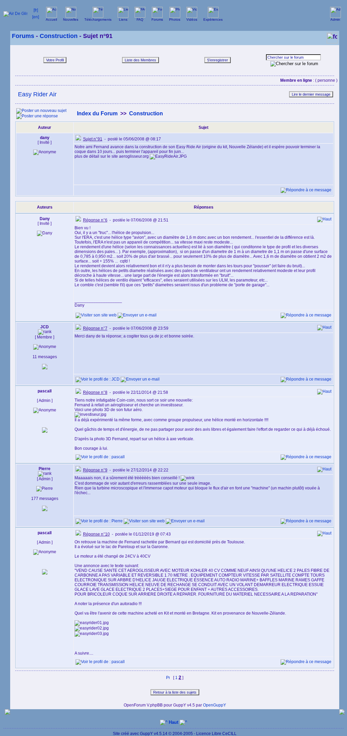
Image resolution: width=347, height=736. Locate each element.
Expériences (213, 19)
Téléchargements (97, 19)
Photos (174, 19)
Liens (123, 19)
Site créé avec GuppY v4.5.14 (140, 733)
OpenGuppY (214, 705)
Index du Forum (97, 113)
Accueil (51, 19)
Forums (157, 19)
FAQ (140, 19)
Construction (59, 36)
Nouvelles (70, 19)
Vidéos (191, 19)
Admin (335, 19)
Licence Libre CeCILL (216, 733)
